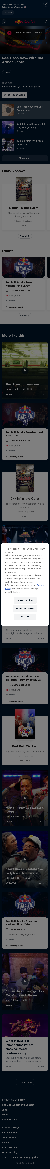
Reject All (25, 617)
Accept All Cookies (25, 608)
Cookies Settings (25, 600)
